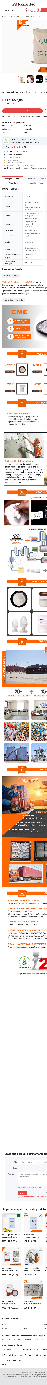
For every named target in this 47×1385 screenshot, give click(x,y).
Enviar (22, 1193)
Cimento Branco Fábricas (30, 1349)
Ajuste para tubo (10, 1349)
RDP (24, 1324)
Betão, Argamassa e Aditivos (35, 16)
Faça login (7, 168)
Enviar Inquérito (22, 111)
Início (4, 16)
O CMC (4, 1328)
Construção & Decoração (15, 16)
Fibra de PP (27, 1328)
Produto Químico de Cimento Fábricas (17, 1355)
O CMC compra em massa (13, 1360)
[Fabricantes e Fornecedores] (23, 4)
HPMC (4, 1324)
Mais (4, 1365)
